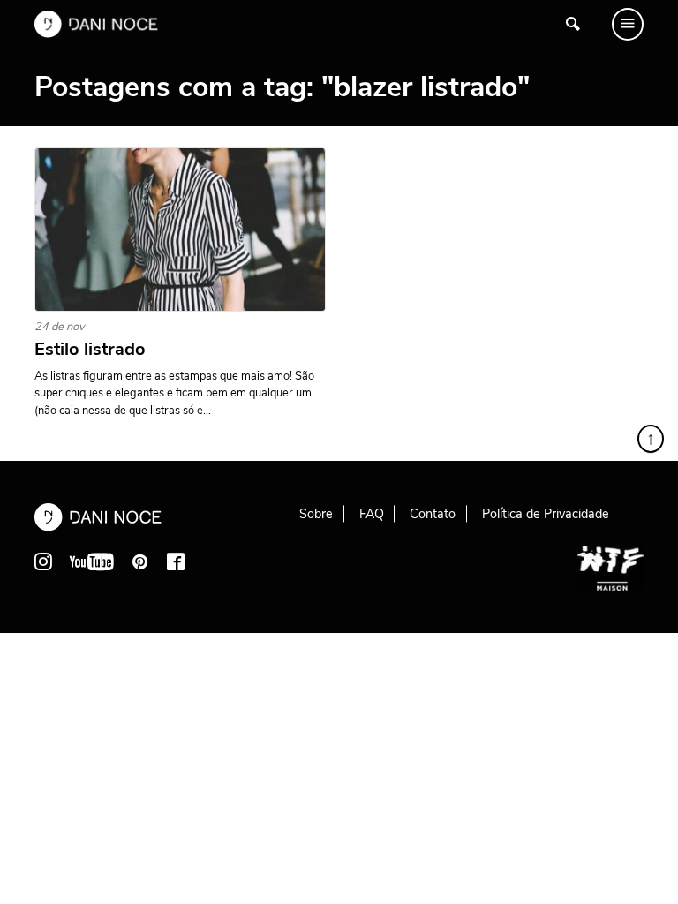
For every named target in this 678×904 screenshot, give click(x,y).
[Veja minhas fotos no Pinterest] (140, 561)
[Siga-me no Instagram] (43, 561)
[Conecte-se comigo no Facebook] (176, 561)
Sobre (316, 514)
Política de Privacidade (545, 514)
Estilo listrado (90, 349)
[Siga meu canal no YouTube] (92, 561)
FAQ (371, 514)
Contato (433, 514)
